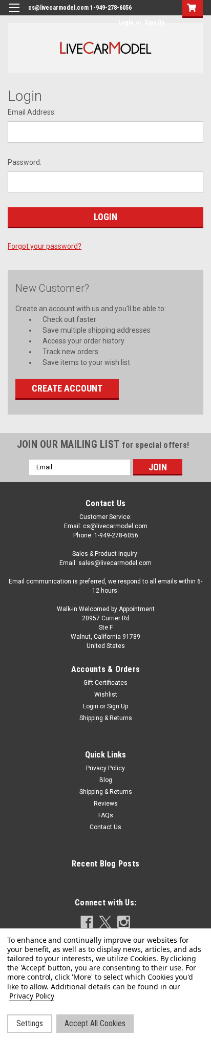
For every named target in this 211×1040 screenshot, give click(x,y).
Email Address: (32, 112)
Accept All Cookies (95, 1023)
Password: (24, 162)
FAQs (105, 815)
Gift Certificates (105, 682)
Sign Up (154, 22)
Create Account (67, 388)
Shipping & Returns (105, 718)
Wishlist (105, 694)
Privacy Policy (105, 768)
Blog (105, 780)
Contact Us (105, 827)
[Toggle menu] (14, 14)
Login (125, 22)
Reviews (106, 803)
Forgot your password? (44, 246)
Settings (29, 1023)
